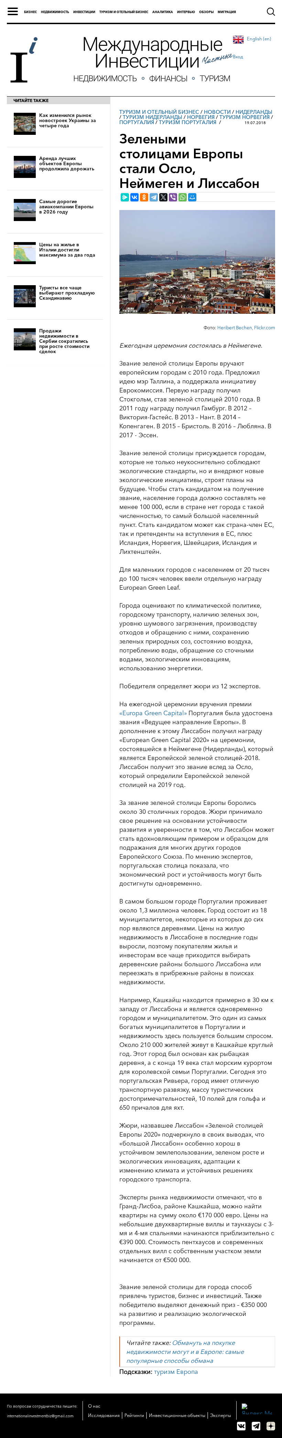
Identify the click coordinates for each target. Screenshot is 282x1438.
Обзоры (206, 12)
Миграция (227, 12)
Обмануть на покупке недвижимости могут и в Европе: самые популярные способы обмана (185, 1352)
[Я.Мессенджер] (125, 197)
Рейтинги (134, 1415)
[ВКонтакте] (134, 197)
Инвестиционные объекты (177, 1415)
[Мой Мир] (192, 197)
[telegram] (256, 1426)
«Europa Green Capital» (153, 713)
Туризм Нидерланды (152, 117)
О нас (94, 1406)
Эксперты (220, 1415)
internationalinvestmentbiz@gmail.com (40, 1416)
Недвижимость (55, 12)
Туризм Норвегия (244, 117)
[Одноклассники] (144, 197)
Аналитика (162, 12)
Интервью (186, 12)
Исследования (104, 1415)
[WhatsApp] (182, 197)
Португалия (136, 122)
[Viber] (173, 197)
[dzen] (271, 1426)
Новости (217, 112)
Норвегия (201, 117)
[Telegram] (154, 197)
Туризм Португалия (187, 122)
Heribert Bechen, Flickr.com (246, 327)
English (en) (259, 38)
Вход (238, 56)
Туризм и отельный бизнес (123, 12)
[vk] (241, 1426)
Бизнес (30, 12)
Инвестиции (84, 12)
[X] (163, 197)
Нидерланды (254, 112)
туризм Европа (176, 1372)
